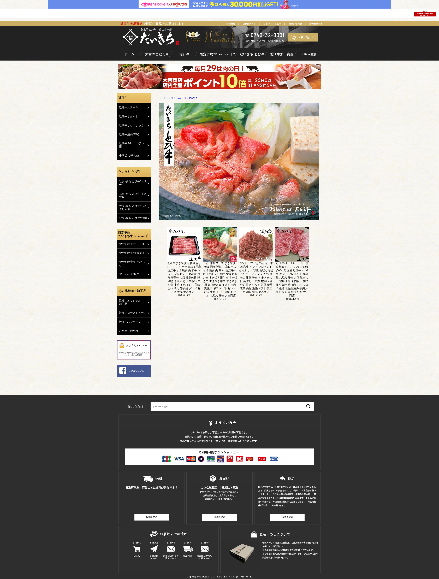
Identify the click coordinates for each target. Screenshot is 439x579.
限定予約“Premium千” (217, 54)
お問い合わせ (295, 23)
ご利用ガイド (249, 23)
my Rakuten (315, 23)
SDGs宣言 (309, 54)
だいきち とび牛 (252, 54)
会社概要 (230, 23)
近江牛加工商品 (282, 54)
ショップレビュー (272, 23)
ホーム (129, 54)
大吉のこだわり (157, 54)
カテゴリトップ (166, 98)
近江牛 (185, 54)
